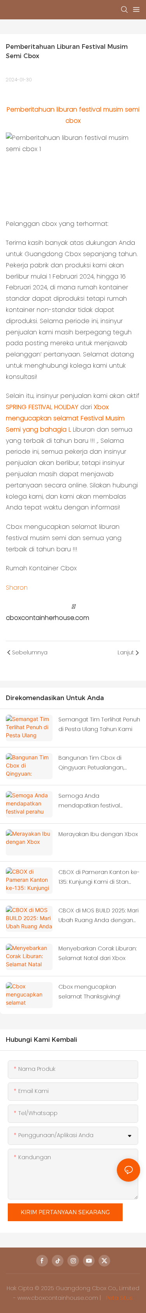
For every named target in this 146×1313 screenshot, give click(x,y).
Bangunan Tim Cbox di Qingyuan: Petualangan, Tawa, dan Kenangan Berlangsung (91, 763)
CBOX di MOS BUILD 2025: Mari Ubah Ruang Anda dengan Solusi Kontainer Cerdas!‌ (98, 916)
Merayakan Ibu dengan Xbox (98, 834)
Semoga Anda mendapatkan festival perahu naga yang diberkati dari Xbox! (97, 801)
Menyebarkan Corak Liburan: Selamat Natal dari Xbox (97, 953)
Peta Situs (118, 1298)
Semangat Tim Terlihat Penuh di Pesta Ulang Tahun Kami (99, 724)
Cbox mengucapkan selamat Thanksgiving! (89, 991)
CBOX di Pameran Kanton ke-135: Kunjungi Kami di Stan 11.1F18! (99, 877)
